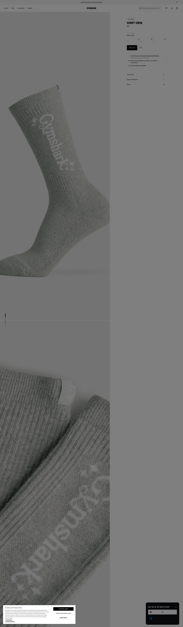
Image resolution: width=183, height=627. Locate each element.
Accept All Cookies (63, 609)
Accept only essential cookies (63, 613)
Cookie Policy (8, 620)
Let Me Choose (63, 617)
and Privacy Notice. (10, 621)
